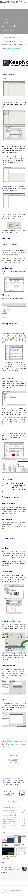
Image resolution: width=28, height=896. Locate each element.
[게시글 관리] (8, 801)
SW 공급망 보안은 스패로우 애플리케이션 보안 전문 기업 (9, 791)
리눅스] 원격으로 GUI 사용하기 (10, 816)
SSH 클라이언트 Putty (8, 825)
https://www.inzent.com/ (9, 778)
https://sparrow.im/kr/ (9, 789)
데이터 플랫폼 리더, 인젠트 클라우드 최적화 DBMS (13, 780)
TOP (25, 891)
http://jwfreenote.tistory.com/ (17, 744)
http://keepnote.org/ (13, 48)
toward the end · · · (7, 867)
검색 (22, 3)
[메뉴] (25, 3)
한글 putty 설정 (7, 827)
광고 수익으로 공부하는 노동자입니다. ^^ (10, 869)
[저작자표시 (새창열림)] (17, 801)
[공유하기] (6, 801)
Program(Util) (7, 807)
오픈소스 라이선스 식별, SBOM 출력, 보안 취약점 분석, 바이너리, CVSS (9, 794)
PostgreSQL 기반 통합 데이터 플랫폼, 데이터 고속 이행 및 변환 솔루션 (13, 783)
